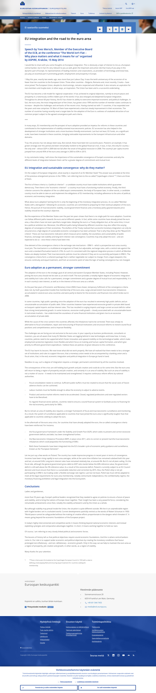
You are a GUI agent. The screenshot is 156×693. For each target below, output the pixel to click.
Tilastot (73, 13)
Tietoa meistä (107, 8)
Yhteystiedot (44, 640)
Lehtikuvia (44, 636)
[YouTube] (123, 655)
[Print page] (99, 29)
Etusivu (22, 17)
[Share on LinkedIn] (122, 29)
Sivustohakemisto (27, 647)
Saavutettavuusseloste (100, 638)
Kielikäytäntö (97, 641)
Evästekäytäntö (97, 635)
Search (126, 3)
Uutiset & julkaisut (105, 13)
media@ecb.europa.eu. (97, 607)
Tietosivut (43, 633)
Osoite (42, 643)
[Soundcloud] (128, 655)
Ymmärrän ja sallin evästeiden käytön (49, 687)
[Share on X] (109, 29)
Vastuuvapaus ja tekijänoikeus (77, 627)
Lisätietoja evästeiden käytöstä (87, 682)
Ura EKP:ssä (130, 8)
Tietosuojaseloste (66, 682)
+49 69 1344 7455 (95, 603)
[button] (129, 3)
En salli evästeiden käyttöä (107, 687)
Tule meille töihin (46, 630)
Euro (82, 13)
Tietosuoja (96, 627)
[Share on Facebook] (116, 29)
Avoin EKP (118, 8)
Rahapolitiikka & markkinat (32, 13)
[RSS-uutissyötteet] (133, 655)
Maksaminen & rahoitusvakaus (55, 13)
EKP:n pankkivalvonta (123, 13)
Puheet (44, 17)
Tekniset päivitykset (73, 630)
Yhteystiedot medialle (37, 607)
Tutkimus (91, 13)
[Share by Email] (128, 29)
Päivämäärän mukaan (55, 17)
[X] (108, 655)
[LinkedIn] (113, 655)
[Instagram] (118, 655)
